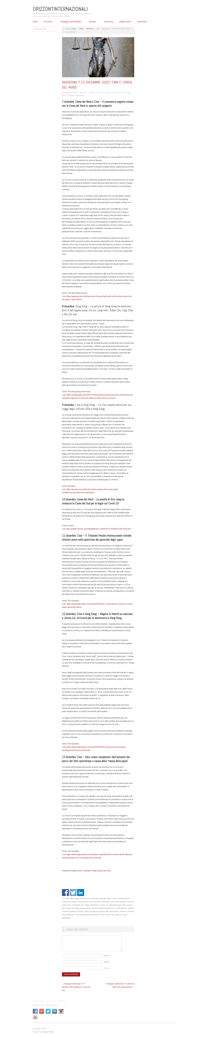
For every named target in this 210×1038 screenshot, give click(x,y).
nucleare (65, 911)
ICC (82, 905)
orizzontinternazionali (70, 92)
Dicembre (89, 28)
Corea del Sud (95, 901)
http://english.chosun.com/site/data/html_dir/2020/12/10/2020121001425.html (98, 528)
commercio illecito (123, 898)
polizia (86, 911)
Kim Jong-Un (127, 905)
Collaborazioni (125, 21)
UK (121, 914)
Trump (102, 914)
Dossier (92, 21)
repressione (113, 911)
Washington (66, 917)
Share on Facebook (65, 892)
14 (98, 28)
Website (107, 968)
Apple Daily (79, 898)
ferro (69, 905)
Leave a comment (103, 92)
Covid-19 (130, 901)
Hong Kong (76, 905)
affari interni (70, 898)
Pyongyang (94, 911)
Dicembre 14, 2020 (87, 92)
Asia (114, 92)
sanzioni (130, 911)
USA (125, 914)
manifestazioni (121, 908)
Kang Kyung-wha (115, 905)
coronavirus (105, 901)
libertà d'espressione (107, 908)
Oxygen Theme (48, 1031)
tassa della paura (68, 914)
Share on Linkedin (80, 892)
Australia (103, 898)
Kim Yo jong (66, 908)
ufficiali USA (109, 914)
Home (35, 21)
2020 (81, 28)
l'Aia (72, 908)
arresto (87, 898)
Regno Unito (104, 911)
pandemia (73, 911)
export (64, 905)
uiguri (117, 914)
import (87, 905)
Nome (107, 955)
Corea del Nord (83, 901)
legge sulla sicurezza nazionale (87, 908)
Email (106, 962)
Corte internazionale (118, 901)
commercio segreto (69, 901)
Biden (109, 898)
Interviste (108, 21)
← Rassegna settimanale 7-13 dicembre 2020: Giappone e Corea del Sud (76, 986)
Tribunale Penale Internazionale (87, 914)
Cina (113, 898)
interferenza (95, 905)
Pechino (80, 911)
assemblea (95, 898)
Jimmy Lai (104, 905)
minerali (130, 908)
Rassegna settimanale (70, 21)
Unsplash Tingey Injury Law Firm (96, 870)
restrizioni (123, 911)
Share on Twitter (73, 892)
